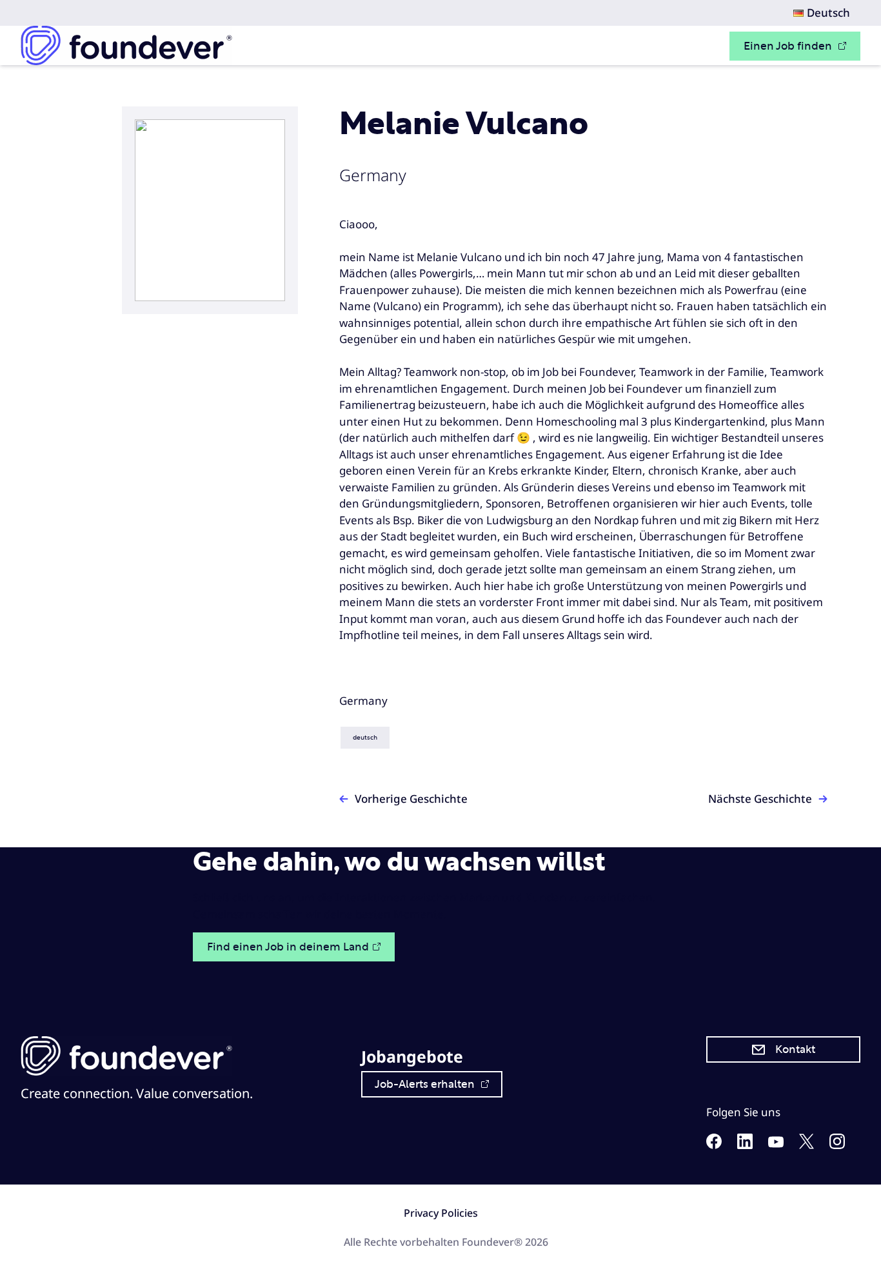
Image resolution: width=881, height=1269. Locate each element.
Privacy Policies (441, 1213)
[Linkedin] (745, 1144)
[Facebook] (714, 1144)
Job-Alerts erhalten (426, 1084)
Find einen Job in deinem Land (288, 946)
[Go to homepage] (126, 45)
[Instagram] (837, 1144)
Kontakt (795, 1049)
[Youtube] (776, 1143)
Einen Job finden (789, 46)
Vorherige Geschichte (411, 798)
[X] (806, 1144)
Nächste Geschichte (760, 798)
